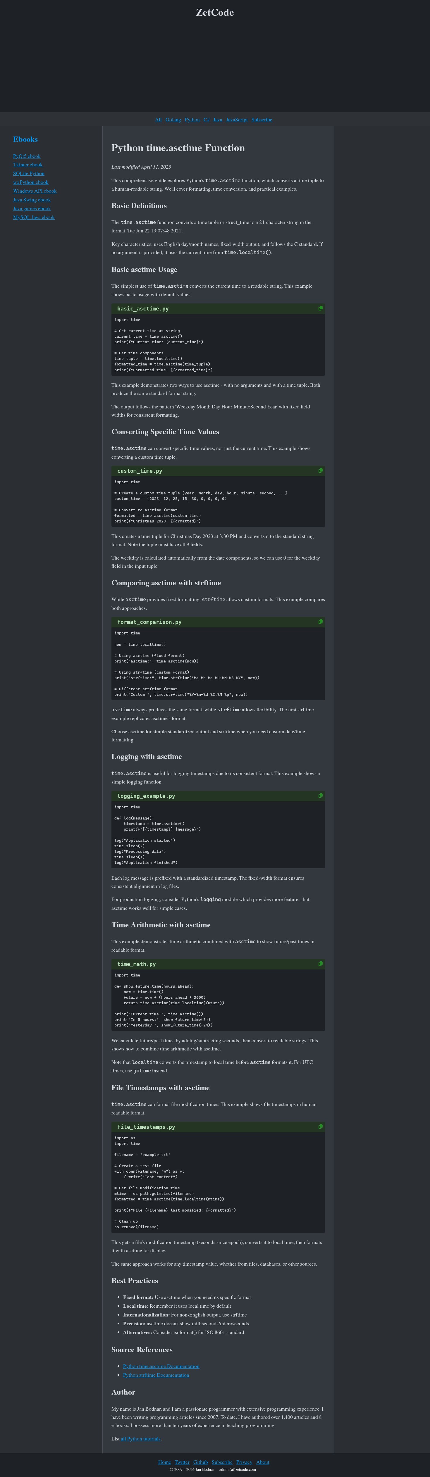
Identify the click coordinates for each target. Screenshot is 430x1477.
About (262, 1461)
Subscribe (262, 119)
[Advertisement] (215, 67)
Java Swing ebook (32, 199)
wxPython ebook (31, 181)
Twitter (182, 1461)
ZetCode (215, 11)
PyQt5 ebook (27, 155)
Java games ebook (32, 208)
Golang (173, 119)
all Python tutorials (141, 1438)
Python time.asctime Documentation (161, 1365)
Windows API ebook (35, 190)
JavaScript (237, 119)
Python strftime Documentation (156, 1374)
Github (200, 1461)
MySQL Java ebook (34, 216)
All (158, 119)
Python (192, 119)
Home (164, 1461)
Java (217, 119)
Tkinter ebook (28, 164)
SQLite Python (28, 173)
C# (207, 119)
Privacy (244, 1461)
